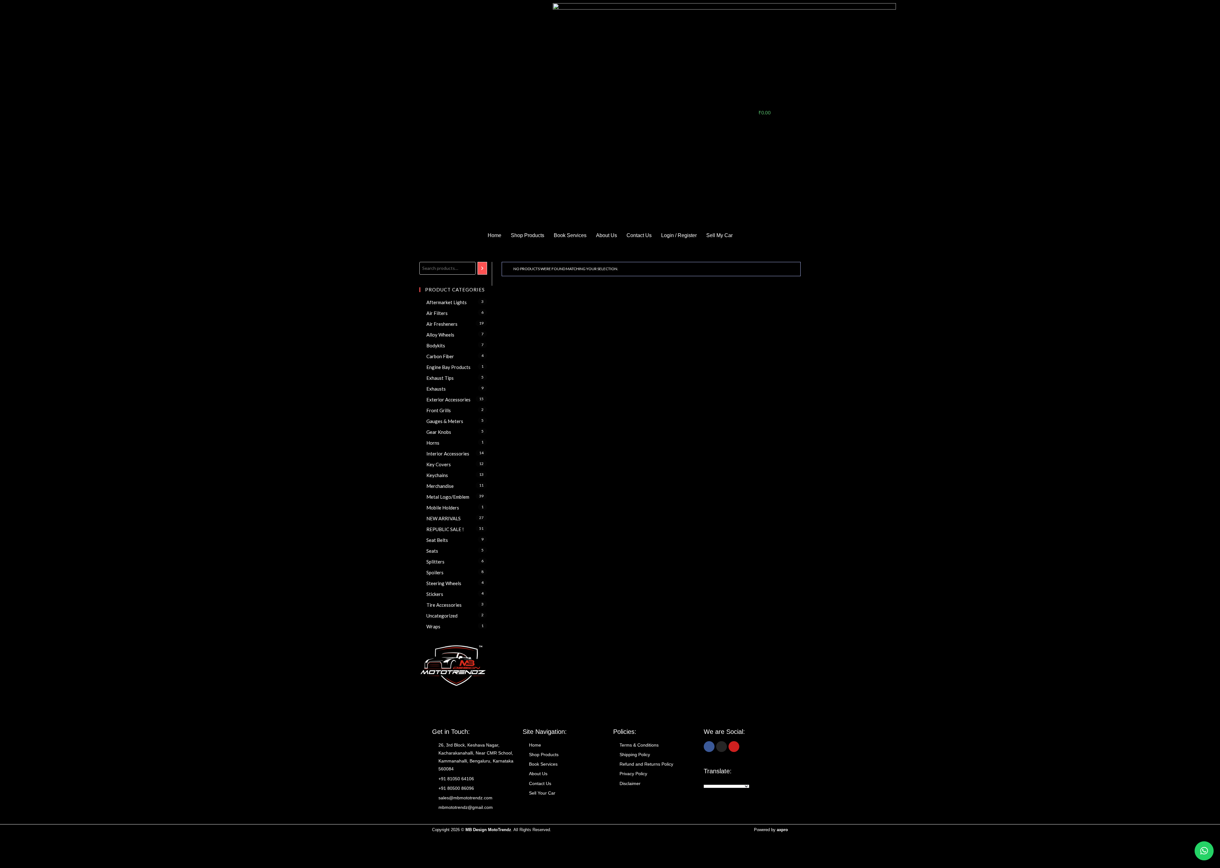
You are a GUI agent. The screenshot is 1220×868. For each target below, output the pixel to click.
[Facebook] (709, 746)
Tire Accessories (444, 605)
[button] (1204, 850)
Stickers (434, 594)
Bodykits (435, 345)
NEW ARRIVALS (443, 518)
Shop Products (527, 235)
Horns (432, 443)
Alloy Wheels (440, 335)
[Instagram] (721, 746)
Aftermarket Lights (446, 302)
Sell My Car (719, 235)
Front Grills (438, 410)
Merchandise (440, 486)
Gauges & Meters (444, 421)
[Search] (482, 268)
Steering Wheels (443, 583)
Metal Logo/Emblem (447, 497)
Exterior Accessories (448, 399)
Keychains (437, 475)
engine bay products (448, 367)
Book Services (570, 235)
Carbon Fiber (440, 356)
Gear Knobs (438, 432)
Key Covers (438, 464)
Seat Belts (437, 540)
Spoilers (435, 572)
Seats (432, 551)
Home (494, 235)
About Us (606, 235)
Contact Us (639, 235)
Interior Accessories (447, 453)
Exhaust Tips (440, 378)
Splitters (435, 561)
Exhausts (436, 389)
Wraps (433, 626)
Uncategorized (442, 616)
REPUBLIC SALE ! (445, 529)
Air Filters (437, 313)
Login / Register (679, 235)
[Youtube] (734, 746)
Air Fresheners (442, 324)
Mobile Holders (442, 507)
